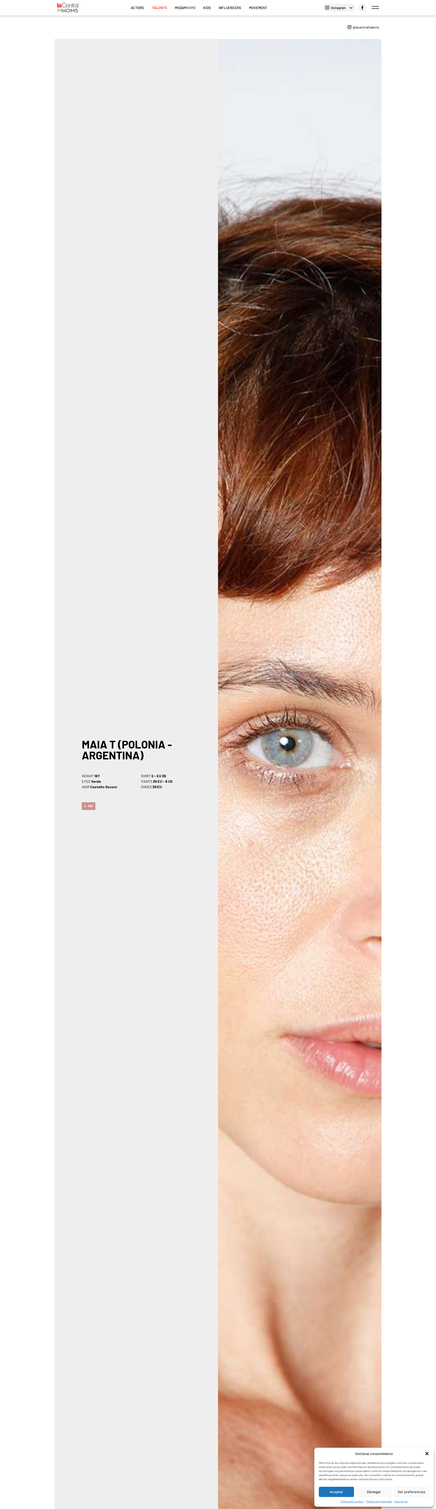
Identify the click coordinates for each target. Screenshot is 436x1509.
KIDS (207, 7)
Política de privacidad (379, 1501)
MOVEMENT (258, 7)
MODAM (185, 7)
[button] (427, 1453)
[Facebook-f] (362, 8)
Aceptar (336, 1492)
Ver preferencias (411, 1492)
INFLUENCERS (230, 7)
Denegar (374, 1492)
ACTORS (137, 7)
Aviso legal (401, 1501)
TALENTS (159, 7)
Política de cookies (352, 1501)
